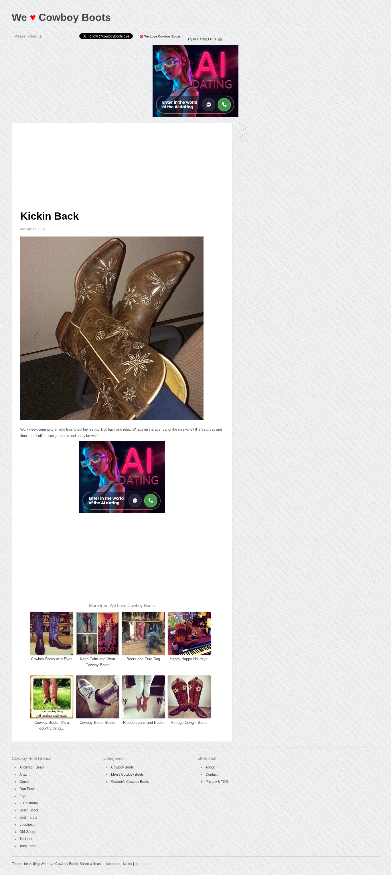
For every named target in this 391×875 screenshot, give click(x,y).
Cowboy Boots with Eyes (51, 659)
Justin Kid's (28, 817)
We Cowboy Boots (61, 17)
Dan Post (26, 789)
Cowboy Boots (122, 767)
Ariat (23, 774)
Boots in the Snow (243, 128)
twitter (127, 864)
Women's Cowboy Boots (130, 782)
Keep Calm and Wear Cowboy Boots (97, 662)
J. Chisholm (28, 803)
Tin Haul (26, 839)
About (210, 767)
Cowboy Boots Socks (97, 722)
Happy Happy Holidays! (189, 659)
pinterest (141, 864)
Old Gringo (27, 832)
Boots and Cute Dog (143, 659)
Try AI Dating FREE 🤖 (204, 39)
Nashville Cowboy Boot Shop (243, 138)
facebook (113, 864)
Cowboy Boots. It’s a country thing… (51, 725)
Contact (212, 774)
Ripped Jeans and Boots (143, 722)
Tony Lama (28, 846)
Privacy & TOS (217, 782)
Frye (22, 796)
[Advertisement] (122, 163)
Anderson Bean (31, 767)
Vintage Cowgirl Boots (189, 722)
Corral (24, 782)
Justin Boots (28, 810)
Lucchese (27, 825)
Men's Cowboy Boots (127, 774)
